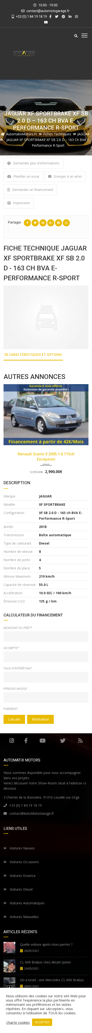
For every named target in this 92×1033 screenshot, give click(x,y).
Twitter (62, 741)
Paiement (11, 709)
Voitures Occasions (24, 862)
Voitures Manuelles (24, 916)
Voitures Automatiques (27, 903)
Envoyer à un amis (68, 176)
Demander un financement (32, 189)
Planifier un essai (26, 176)
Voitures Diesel (21, 889)
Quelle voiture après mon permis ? (46, 944)
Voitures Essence (22, 875)
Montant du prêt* (18, 628)
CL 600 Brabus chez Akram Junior (45, 962)
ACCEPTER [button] (42, 1022)
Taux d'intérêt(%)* (18, 668)
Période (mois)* (15, 688)
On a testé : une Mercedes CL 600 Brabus (52, 980)
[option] (46, 317)
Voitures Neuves (22, 848)
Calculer (14, 719)
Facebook (26, 741)
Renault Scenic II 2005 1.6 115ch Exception (46, 456)
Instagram (12, 741)
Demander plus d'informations (36, 163)
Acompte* (11, 648)
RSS (80, 741)
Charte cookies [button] (18, 1022)
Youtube (42, 741)
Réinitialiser (40, 719)
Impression (21, 203)
